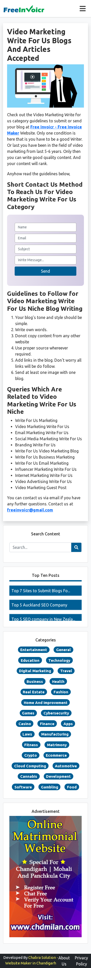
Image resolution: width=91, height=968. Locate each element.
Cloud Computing (30, 766)
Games (28, 713)
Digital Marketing (35, 671)
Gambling (49, 787)
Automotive (66, 766)
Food (72, 787)
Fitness (31, 745)
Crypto (30, 755)
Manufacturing (55, 734)
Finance (47, 724)
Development (58, 776)
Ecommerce (56, 755)
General (63, 650)
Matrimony (57, 745)
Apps (68, 724)
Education (30, 660)
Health (58, 681)
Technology (59, 660)
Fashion (61, 692)
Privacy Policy (81, 961)
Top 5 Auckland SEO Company (39, 601)
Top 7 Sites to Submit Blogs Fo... (40, 586)
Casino (24, 724)
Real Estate (33, 692)
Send (45, 271)
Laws (27, 734)
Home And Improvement (45, 702)
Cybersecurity (56, 713)
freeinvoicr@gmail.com (30, 510)
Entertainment (33, 650)
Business (35, 681)
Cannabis (28, 776)
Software (23, 787)
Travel (66, 671)
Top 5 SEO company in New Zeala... (43, 615)
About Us (64, 961)
